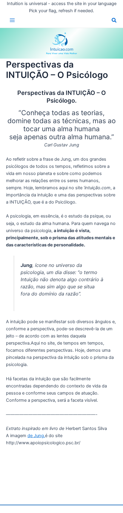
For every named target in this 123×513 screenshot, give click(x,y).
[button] (114, 21)
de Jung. (36, 435)
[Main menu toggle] (12, 20)
